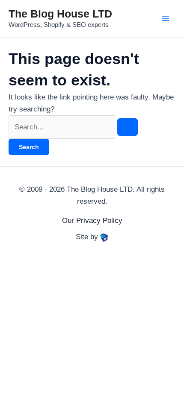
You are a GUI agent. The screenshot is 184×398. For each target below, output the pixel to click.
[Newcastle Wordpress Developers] (104, 237)
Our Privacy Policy (92, 221)
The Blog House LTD (60, 14)
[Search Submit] (127, 127)
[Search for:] (73, 127)
